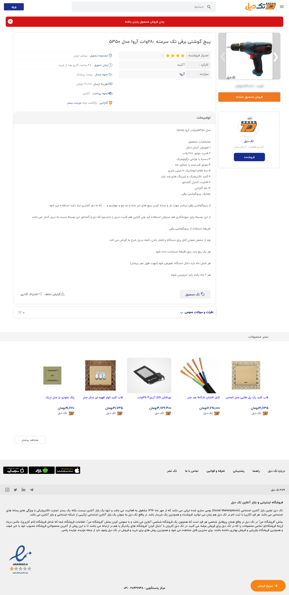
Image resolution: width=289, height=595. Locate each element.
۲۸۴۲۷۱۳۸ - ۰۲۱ (133, 587)
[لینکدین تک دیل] (23, 490)
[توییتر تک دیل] (15, 490)
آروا (182, 74)
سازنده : (203, 74)
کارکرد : (203, 64)
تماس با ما (191, 470)
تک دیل (256, 412)
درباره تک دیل (276, 470)
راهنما (256, 470)
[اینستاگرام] (7, 490)
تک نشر (172, 470)
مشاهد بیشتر (30, 439)
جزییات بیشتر (74, 103)
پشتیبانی (238, 470)
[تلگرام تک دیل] (31, 490)
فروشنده (249, 157)
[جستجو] (209, 8)
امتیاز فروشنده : (197, 55)
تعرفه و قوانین (216, 470)
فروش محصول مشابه (249, 96)
